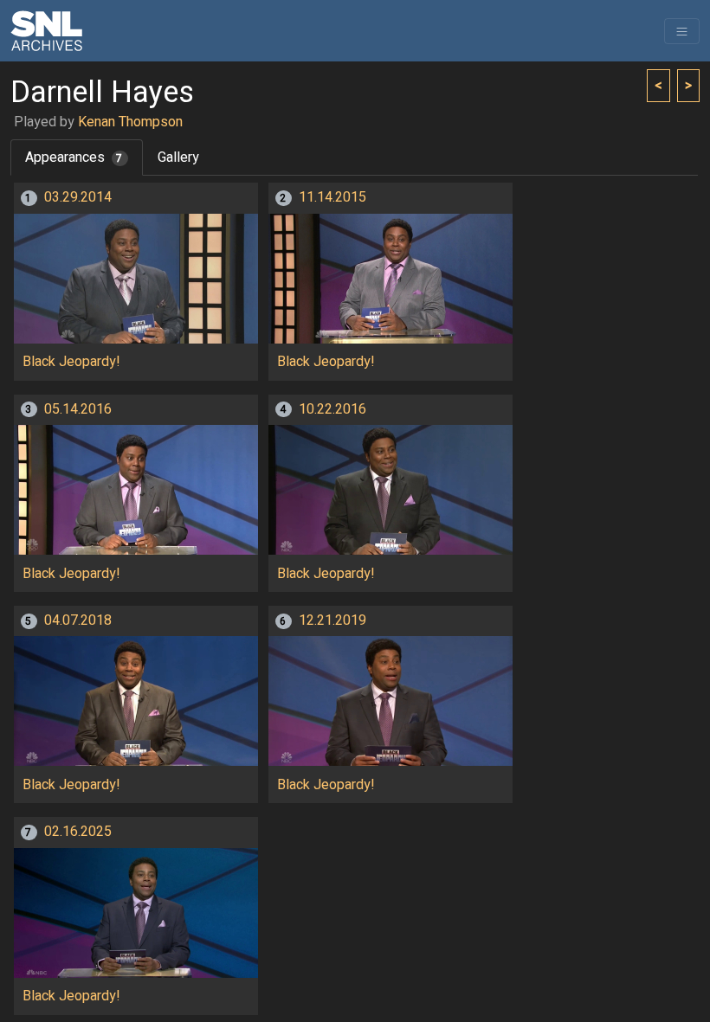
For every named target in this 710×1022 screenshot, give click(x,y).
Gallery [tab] (178, 157)
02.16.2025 (78, 831)
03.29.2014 (78, 197)
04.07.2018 (78, 620)
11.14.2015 (332, 197)
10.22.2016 (332, 409)
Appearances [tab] (74, 157)
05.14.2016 (78, 409)
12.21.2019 (332, 620)
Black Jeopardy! (71, 361)
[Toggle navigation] (682, 31)
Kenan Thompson (130, 122)
